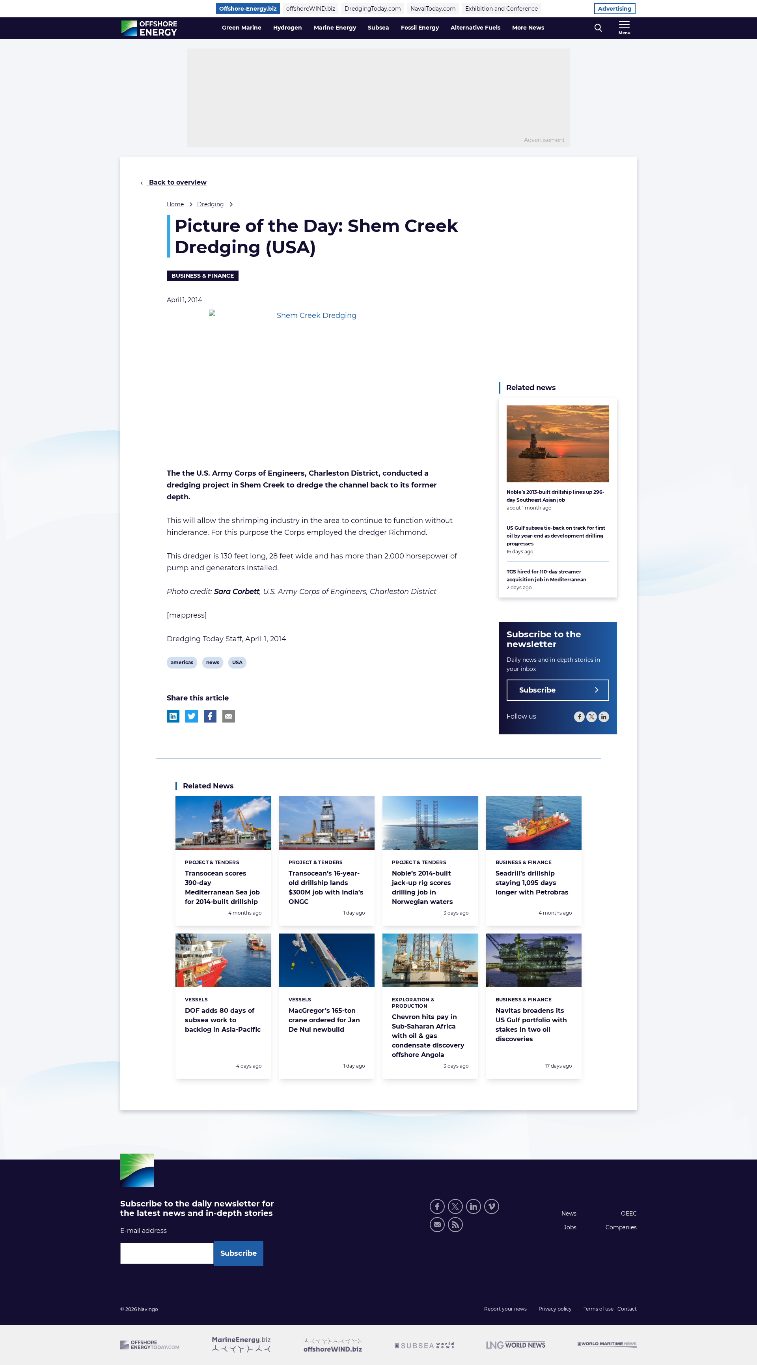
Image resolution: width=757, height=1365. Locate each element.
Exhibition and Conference (501, 8)
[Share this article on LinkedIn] (173, 716)
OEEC (629, 1213)
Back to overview (177, 182)
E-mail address (143, 1230)
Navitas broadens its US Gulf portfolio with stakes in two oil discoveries (531, 1025)
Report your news (505, 1309)
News (568, 1213)
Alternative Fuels (475, 27)
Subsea (378, 27)
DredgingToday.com (373, 8)
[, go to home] (149, 28)
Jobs (570, 1227)
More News (528, 27)
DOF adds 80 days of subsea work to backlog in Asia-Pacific (223, 1020)
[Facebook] (579, 716)
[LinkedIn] (604, 716)
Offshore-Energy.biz (248, 8)
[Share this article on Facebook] (210, 716)
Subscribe (537, 690)
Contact (627, 1309)
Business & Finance (203, 275)
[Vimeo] (491, 1206)
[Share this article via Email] (228, 716)
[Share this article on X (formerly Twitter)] (191, 716)
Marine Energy (335, 27)
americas (181, 663)
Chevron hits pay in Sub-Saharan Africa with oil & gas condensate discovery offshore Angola (428, 1036)
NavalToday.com (433, 8)
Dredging (210, 204)
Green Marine (241, 27)
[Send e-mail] (437, 1224)
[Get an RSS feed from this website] (455, 1224)
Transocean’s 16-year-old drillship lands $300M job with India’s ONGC (326, 888)
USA (238, 663)
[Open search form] (598, 28)
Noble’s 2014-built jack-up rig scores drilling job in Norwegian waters (422, 888)
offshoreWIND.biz (310, 8)
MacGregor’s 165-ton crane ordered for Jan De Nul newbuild (324, 1020)
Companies (621, 1227)
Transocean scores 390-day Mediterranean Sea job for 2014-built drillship (222, 888)
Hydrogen (287, 27)
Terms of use (598, 1309)
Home (175, 204)
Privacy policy (555, 1309)
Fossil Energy (420, 27)
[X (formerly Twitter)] (591, 716)
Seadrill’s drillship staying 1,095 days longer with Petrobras (532, 883)
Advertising (615, 8)
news (212, 663)
